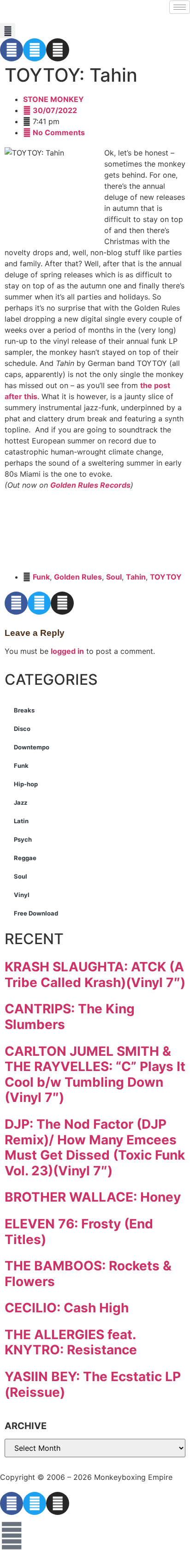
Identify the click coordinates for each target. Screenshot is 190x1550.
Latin (21, 821)
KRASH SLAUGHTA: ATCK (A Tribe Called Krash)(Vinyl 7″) (95, 974)
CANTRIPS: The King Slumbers (70, 1016)
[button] (7, 30)
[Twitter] (34, 49)
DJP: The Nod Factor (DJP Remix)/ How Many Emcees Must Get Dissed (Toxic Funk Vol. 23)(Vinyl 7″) (95, 1147)
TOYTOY (166, 576)
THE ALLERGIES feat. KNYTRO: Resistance (71, 1342)
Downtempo (31, 747)
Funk (41, 576)
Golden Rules (78, 576)
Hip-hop (26, 784)
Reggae (25, 858)
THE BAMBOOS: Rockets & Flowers (88, 1273)
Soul (114, 576)
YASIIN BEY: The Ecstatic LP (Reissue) (93, 1384)
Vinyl (22, 894)
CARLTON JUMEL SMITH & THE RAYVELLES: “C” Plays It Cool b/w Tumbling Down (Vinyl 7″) (95, 1074)
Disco (22, 728)
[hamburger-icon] (179, 7)
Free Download (36, 913)
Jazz (20, 802)
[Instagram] (57, 49)
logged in (67, 651)
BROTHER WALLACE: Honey (93, 1197)
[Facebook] (11, 49)
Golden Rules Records (90, 485)
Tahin (136, 576)
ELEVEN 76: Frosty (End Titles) (79, 1231)
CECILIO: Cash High (67, 1308)
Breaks (24, 710)
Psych (23, 839)
